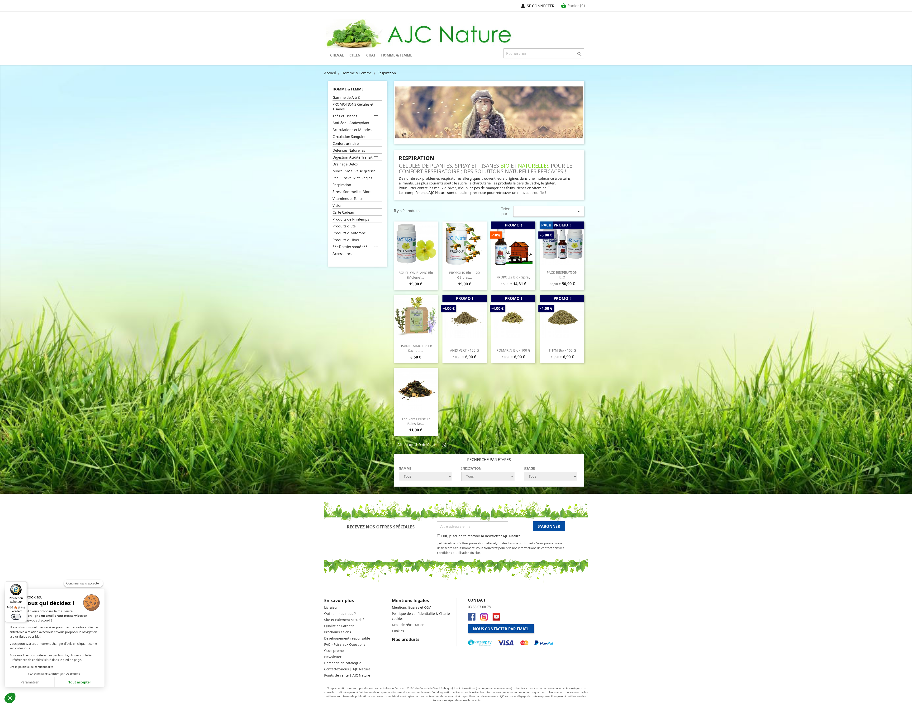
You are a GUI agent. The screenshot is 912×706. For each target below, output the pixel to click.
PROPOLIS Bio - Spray (513, 277)
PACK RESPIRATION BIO (562, 274)
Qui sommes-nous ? (340, 613)
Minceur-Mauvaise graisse (353, 171)
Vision (337, 205)
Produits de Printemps (350, 219)
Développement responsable (347, 638)
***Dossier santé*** (349, 246)
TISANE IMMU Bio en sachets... (415, 348)
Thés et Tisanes (344, 115)
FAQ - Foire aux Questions (344, 644)
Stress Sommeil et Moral (352, 191)
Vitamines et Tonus (347, 198)
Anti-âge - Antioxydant (350, 122)
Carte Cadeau (343, 212)
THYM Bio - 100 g (562, 350)
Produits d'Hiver (345, 239)
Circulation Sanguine (349, 136)
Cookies (398, 631)
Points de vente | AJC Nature (347, 675)
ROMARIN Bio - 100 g (513, 350)
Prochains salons (337, 632)
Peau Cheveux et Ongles (352, 177)
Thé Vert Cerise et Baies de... (416, 421)
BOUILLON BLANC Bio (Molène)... (416, 275)
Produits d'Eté (344, 226)
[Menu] (24, 584)
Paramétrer (30, 682)
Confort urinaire (345, 143)
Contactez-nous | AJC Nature (347, 669)
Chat (370, 55)
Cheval (337, 55)
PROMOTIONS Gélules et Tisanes (352, 106)
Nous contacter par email (501, 628)
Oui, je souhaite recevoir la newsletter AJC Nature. (481, 536)
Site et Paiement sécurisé (344, 619)
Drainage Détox (345, 164)
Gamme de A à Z (346, 97)
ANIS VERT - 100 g (464, 350)
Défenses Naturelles (348, 150)
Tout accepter (79, 682)
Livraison (331, 607)
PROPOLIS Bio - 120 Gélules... (464, 275)
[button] (10, 698)
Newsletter (333, 656)
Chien (355, 55)
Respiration (341, 184)
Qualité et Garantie (339, 626)
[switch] (16, 617)
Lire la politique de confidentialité (31, 667)
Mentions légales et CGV (411, 607)
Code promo (334, 650)
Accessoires (342, 253)
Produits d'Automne (349, 233)
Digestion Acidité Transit (352, 157)
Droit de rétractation (408, 624)
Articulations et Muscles (351, 129)
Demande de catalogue (342, 663)
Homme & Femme (396, 55)
